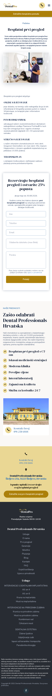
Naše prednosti (11, 308)
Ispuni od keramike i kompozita (26, 641)
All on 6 (26, 593)
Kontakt (26, 561)
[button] (48, 5)
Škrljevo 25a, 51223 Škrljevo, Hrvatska (26, 478)
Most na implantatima (26, 601)
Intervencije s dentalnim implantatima (26, 585)
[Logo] (26, 511)
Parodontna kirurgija (26, 645)
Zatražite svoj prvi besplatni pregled (26, 494)
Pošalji (26, 279)
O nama (26, 538)
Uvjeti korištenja (26, 569)
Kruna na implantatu (26, 597)
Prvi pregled (26, 542)
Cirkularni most (26, 623)
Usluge (26, 534)
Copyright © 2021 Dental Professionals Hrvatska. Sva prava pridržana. (24, 684)
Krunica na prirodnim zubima (26, 611)
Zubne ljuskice (26, 633)
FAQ (26, 565)
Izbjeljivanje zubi (26, 637)
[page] (10, 5)
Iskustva (26, 550)
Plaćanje (26, 553)
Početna (26, 23)
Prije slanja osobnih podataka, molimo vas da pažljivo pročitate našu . (26, 272)
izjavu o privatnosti (35, 272)
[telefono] (42, 5)
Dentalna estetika (26, 629)
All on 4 (26, 589)
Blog (26, 557)
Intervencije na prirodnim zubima (26, 607)
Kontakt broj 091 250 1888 (22, 430)
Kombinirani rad (26, 619)
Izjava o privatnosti (26, 573)
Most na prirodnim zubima (26, 615)
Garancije (26, 546)
